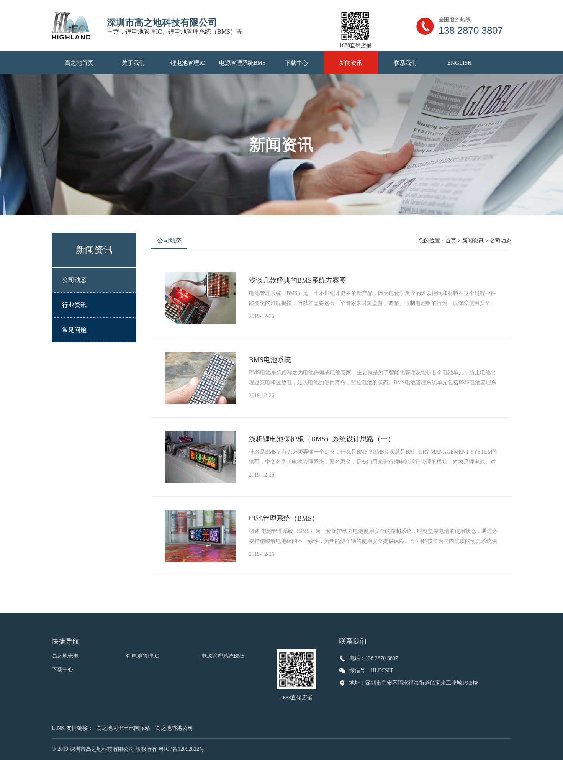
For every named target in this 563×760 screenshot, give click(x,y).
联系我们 (405, 63)
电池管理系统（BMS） (284, 518)
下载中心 (296, 63)
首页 (450, 241)
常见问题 (74, 329)
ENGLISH (459, 63)
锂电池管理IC (187, 63)
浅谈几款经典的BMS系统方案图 (297, 280)
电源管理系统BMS (242, 63)
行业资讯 (74, 304)
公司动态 (74, 280)
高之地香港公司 (174, 728)
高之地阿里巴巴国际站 (123, 728)
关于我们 (133, 63)
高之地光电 (65, 656)
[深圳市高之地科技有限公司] (75, 26)
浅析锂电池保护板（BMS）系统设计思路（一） (321, 439)
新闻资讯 (350, 63)
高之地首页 (79, 63)
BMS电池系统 (270, 360)
